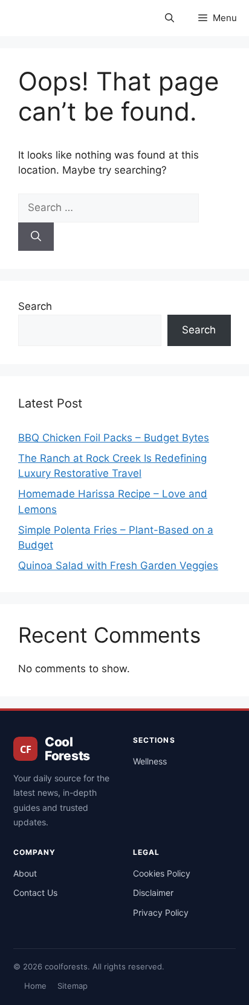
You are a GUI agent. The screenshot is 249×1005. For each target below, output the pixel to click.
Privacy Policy (161, 912)
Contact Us (35, 892)
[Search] (36, 236)
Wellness (150, 761)
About (25, 873)
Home (35, 986)
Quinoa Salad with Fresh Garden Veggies (118, 565)
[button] (169, 18)
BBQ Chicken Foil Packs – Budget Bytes (113, 438)
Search (35, 306)
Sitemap (72, 986)
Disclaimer (153, 892)
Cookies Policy (161, 873)
